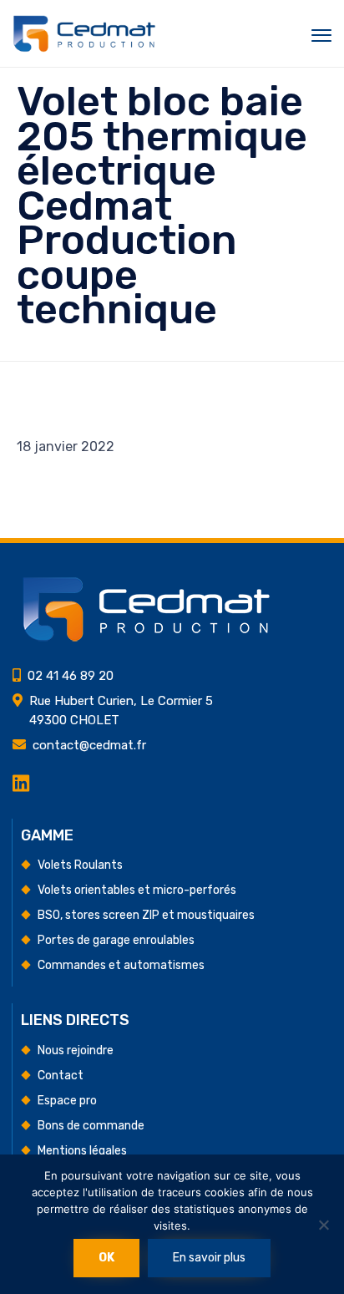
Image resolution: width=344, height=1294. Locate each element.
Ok (106, 1258)
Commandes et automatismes (121, 965)
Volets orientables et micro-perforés (137, 890)
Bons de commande (91, 1126)
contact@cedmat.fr (89, 745)
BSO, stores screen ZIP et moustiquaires (146, 915)
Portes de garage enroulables (116, 940)
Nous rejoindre (76, 1050)
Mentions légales (82, 1151)
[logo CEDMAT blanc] (146, 638)
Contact (60, 1075)
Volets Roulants (80, 865)
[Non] (323, 1224)
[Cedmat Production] (84, 33)
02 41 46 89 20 (71, 675)
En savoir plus (209, 1258)
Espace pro (67, 1101)
